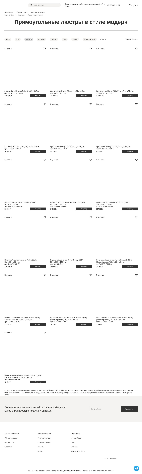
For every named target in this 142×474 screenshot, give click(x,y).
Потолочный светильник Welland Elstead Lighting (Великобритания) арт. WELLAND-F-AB (22, 377)
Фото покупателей (37, 12)
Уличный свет (76, 438)
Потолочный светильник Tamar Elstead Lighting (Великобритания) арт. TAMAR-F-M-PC (22, 320)
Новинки (74, 447)
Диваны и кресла (44, 433)
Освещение (75, 433)
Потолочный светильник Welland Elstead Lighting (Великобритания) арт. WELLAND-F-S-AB (114, 320)
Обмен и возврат (10, 438)
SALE (73, 442)
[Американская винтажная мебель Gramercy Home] (14, 5)
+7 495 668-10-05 (113, 5)
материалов (15, 393)
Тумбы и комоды (44, 438)
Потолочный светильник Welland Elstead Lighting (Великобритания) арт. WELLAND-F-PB (68, 320)
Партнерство (9, 442)
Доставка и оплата (11, 433)
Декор (40, 451)
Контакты (8, 447)
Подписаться (129, 409)
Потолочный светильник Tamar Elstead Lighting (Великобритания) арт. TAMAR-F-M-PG (114, 262)
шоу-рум (63, 393)
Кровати (41, 447)
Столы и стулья (44, 442)
